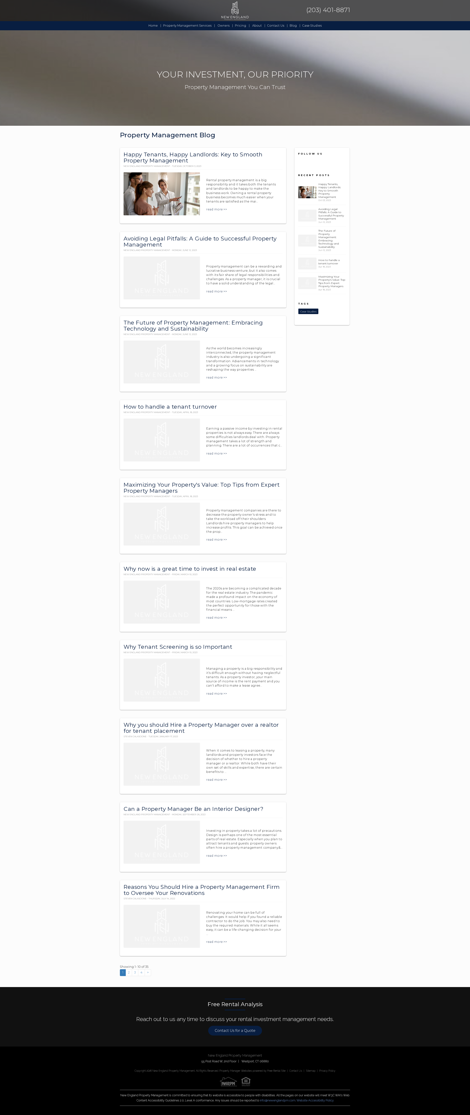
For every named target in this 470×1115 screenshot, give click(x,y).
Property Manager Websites (235, 1070)
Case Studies (312, 25)
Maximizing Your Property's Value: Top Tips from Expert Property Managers (202, 487)
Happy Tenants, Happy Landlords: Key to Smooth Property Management (193, 157)
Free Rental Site (276, 1070)
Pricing (240, 25)
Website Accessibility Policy (315, 1100)
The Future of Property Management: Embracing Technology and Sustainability (193, 325)
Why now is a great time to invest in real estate (190, 568)
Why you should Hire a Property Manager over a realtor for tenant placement (201, 727)
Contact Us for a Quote (235, 1030)
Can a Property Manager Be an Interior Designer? (193, 809)
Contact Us (275, 25)
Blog (293, 25)
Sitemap (310, 1070)
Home (153, 25)
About (257, 25)
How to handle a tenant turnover (170, 406)
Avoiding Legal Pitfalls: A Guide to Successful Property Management (200, 241)
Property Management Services (187, 25)
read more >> (216, 209)
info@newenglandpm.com (277, 1100)
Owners (223, 25)
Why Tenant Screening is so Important (178, 646)
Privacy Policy (327, 1070)
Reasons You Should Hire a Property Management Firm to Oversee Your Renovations (202, 890)
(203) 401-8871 (328, 10)
